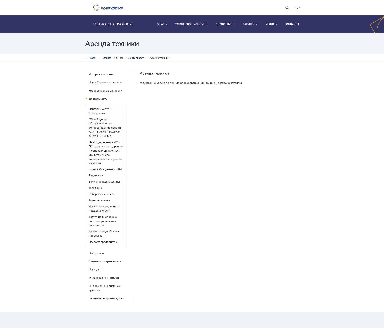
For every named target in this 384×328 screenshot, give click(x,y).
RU (296, 7)
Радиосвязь (96, 175)
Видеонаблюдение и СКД (105, 169)
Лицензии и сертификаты (105, 261)
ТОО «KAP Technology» (113, 24)
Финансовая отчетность (104, 277)
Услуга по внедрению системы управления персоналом (103, 221)
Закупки (248, 24)
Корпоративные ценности (105, 90)
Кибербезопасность (101, 194)
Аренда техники (99, 200)
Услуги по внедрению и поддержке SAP (104, 208)
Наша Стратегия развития (105, 82)
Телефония (96, 187)
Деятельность (136, 57)
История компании (101, 74)
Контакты (292, 24)
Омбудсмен (96, 253)
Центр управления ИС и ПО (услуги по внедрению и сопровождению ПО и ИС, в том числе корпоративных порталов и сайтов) (106, 152)
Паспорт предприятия (103, 241)
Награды (94, 269)
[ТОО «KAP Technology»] (87, 24)
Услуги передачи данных (105, 181)
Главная (107, 57)
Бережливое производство (106, 298)
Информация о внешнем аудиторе (105, 288)
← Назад (90, 57)
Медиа (269, 24)
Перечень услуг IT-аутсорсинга (101, 111)
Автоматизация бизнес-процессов (104, 233)
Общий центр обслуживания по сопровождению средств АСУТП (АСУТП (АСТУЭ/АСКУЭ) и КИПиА (105, 127)
